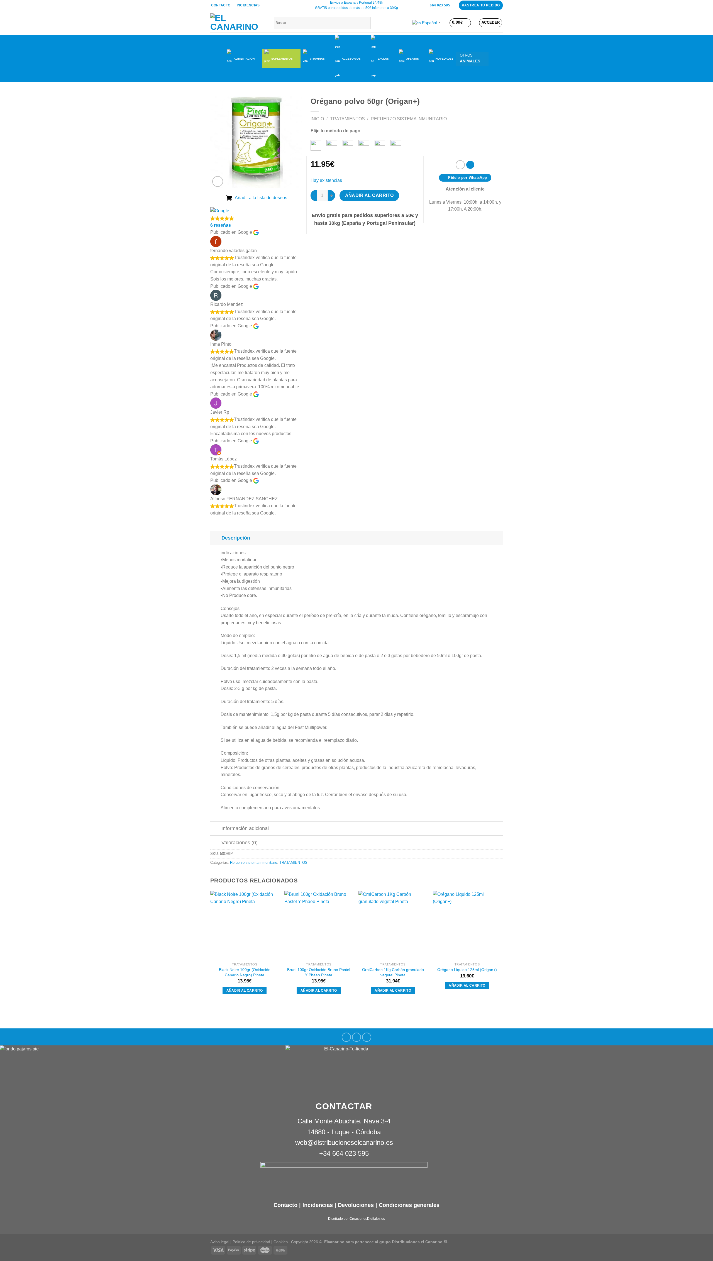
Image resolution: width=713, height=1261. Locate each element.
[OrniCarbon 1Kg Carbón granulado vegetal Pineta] (392, 925)
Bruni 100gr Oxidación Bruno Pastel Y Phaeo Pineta (318, 972)
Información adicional (245, 828)
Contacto (285, 1205)
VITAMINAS (317, 58)
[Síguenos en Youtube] (366, 1037)
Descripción (235, 538)
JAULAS (383, 58)
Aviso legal (219, 1242)
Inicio (317, 118)
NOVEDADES (444, 58)
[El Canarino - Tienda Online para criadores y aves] (237, 22)
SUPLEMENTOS (282, 58)
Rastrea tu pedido (481, 5)
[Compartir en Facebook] (460, 164)
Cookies (281, 1242)
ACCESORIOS (351, 58)
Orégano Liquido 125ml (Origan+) (467, 969)
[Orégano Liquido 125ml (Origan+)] (467, 925)
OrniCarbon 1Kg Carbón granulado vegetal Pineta (393, 972)
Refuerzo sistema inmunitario (409, 118)
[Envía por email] (470, 164)
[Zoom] (217, 181)
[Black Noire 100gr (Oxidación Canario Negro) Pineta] (244, 925)
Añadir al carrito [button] (244, 990)
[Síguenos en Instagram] (356, 1037)
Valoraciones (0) (239, 842)
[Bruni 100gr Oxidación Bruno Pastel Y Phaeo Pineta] (318, 925)
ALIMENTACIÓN (244, 58)
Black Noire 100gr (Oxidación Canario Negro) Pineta (244, 972)
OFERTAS (412, 58)
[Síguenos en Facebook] (346, 1037)
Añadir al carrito (369, 195)
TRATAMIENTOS (347, 118)
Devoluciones (356, 1205)
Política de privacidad (251, 1242)
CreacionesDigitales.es (367, 1219)
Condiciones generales (409, 1205)
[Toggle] (215, 538)
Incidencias (317, 1205)
